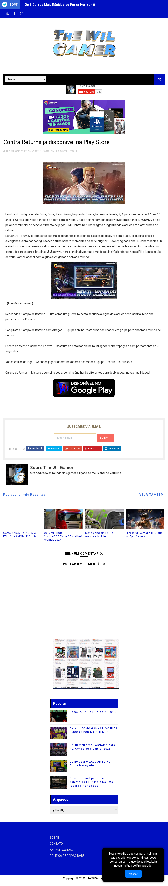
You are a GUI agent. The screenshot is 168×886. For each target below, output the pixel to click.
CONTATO (56, 843)
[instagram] (21, 13)
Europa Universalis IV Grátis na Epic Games (144, 534)
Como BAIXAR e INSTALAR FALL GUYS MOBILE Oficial (20, 534)
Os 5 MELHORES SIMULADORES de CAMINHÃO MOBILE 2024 (63, 536)
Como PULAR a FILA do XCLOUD (93, 711)
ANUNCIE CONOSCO (63, 849)
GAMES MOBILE (69, 150)
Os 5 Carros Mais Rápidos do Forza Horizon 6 (60, 5)
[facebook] (14, 13)
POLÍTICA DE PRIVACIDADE (67, 855)
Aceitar (133, 873)
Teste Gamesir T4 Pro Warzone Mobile (99, 534)
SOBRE (54, 837)
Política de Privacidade (137, 865)
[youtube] (7, 13)
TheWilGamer (95, 878)
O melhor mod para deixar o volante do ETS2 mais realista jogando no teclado (91, 782)
